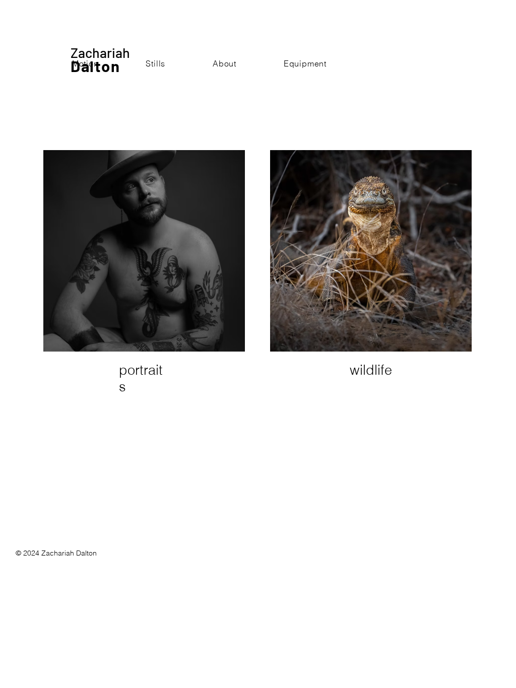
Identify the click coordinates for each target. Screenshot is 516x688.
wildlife (371, 370)
